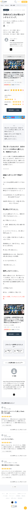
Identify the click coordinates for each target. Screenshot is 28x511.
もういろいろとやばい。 (8, 439)
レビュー (7, 5)
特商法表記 (20, 498)
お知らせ (7, 498)
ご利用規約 (18, 495)
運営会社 (23, 495)
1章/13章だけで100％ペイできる (10, 465)
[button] (4, 26)
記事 (7, 493)
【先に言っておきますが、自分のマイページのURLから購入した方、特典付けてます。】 (14, 129)
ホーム (2, 5)
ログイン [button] (19, 1)
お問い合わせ (13, 498)
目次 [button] (14, 125)
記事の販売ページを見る (14, 110)
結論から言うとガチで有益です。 (13, 134)
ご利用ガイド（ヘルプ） (21, 493)
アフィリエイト (12, 493)
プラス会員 (5, 495)
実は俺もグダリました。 (11, 136)
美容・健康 (12, 5)
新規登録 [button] (24, 1)
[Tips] (4, 2)
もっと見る (14, 486)
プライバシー (11, 495)
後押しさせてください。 (11, 139)
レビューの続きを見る (6, 425)
